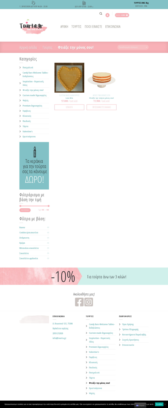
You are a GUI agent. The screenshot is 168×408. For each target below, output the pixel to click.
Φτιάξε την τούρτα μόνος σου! (101, 98)
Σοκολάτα (24, 253)
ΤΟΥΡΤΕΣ (76, 26)
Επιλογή (69, 107)
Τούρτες (47, 47)
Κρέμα (22, 242)
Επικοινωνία (128, 344)
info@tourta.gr (59, 338)
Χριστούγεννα (29, 136)
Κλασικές (27, 115)
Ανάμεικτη (24, 237)
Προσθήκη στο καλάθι (101, 107)
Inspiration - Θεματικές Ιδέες (33, 83)
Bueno (22, 227)
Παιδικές (27, 121)
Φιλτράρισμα (25, 210)
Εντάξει (159, 404)
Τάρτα (25, 126)
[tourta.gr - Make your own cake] (34, 26)
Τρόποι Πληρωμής (130, 329)
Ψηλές (26, 100)
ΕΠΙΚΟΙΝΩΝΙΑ (113, 26)
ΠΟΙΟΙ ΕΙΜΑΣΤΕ (93, 26)
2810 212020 (58, 333)
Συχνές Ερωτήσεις (130, 339)
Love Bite (69, 98)
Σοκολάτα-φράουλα (28, 258)
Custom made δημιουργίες (35, 95)
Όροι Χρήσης (128, 324)
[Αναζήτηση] (100, 13)
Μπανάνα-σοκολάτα (29, 248)
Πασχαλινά (28, 67)
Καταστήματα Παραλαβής (134, 334)
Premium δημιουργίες (32, 105)
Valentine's (28, 131)
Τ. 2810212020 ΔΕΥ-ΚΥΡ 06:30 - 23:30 (33, 6)
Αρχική (64, 26)
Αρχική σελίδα (28, 47)
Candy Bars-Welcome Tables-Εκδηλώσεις (35, 74)
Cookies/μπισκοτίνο (28, 232)
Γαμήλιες (27, 110)
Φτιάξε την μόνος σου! (33, 90)
